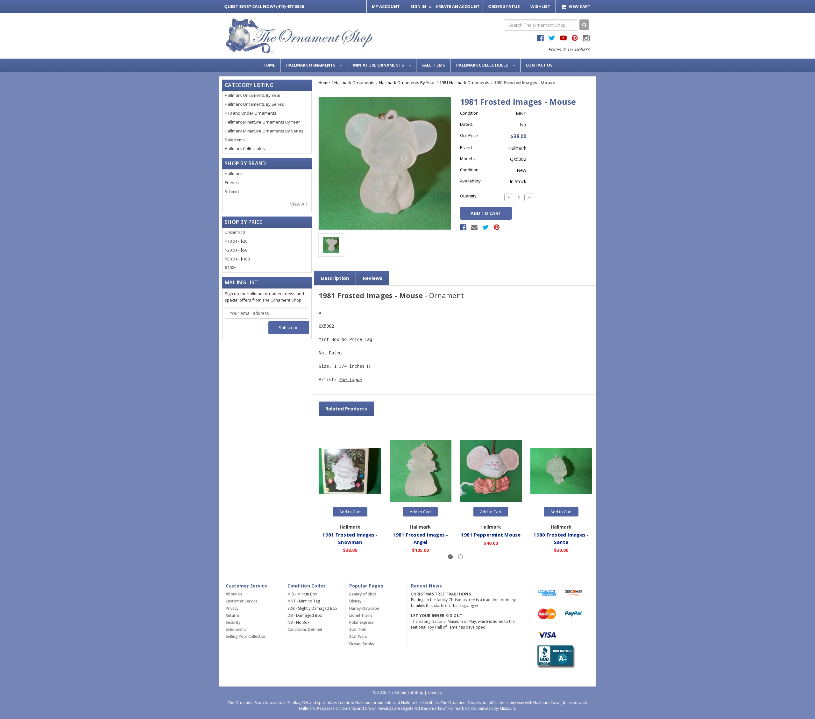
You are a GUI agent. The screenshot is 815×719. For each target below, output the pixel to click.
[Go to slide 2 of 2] (306, 486)
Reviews (372, 278)
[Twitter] (485, 227)
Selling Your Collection (246, 636)
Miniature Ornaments (379, 65)
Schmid (232, 191)
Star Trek (357, 629)
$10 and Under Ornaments (250, 113)
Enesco (232, 182)
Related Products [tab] (346, 408)
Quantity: (469, 196)
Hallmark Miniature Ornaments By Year (262, 122)
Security (233, 622)
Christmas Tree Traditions (441, 594)
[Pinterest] (496, 227)
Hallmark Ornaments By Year (252, 95)
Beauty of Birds (363, 594)
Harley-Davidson (364, 608)
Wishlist (540, 6)
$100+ (230, 267)
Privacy (232, 608)
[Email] (474, 227)
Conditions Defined (304, 629)
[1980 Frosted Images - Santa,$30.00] (561, 471)
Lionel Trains (360, 615)
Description (335, 278)
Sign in (418, 6)
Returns (233, 615)
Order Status (504, 6)
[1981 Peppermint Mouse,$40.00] (491, 471)
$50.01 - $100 (237, 259)
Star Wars (358, 636)
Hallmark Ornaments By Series (254, 104)
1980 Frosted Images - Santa (561, 538)
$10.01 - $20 (236, 241)
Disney (355, 601)
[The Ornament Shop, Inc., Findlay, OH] (555, 657)
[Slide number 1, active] (450, 556)
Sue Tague (350, 379)
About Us (234, 594)
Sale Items (433, 65)
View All (298, 204)
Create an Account (458, 6)
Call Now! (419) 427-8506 (264, 6)
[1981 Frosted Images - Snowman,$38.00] (350, 471)
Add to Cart (350, 512)
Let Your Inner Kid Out (437, 615)
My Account (386, 6)
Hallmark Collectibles (482, 65)
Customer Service (242, 601)
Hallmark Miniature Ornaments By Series (264, 131)
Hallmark (233, 173)
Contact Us (539, 65)
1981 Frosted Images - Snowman (350, 538)
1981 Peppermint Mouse (491, 534)
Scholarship (236, 629)
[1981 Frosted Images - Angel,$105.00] (420, 471)
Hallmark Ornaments (311, 65)
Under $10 (235, 232)
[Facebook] (463, 227)
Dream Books (361, 643)
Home (268, 65)
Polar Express (361, 622)
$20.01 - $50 (236, 250)
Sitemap (435, 692)
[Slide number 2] (460, 556)
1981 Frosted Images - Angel (420, 538)
